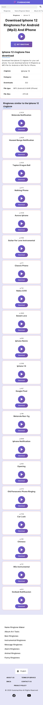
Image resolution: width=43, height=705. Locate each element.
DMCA (8, 681)
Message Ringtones (13, 645)
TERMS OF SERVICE (29, 677)
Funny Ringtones (12, 658)
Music (25, 77)
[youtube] (29, 697)
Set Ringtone (23, 44)
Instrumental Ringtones (15, 640)
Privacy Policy (20, 685)
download (21, 129)
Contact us (27, 681)
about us (10, 677)
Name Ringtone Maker (22, 11)
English (23, 671)
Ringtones (7, 11)
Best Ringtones (11, 636)
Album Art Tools (12, 632)
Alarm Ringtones (12, 649)
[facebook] (14, 696)
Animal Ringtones (12, 653)
